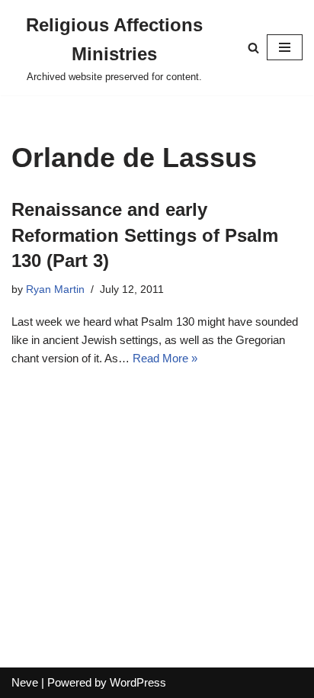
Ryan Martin (55, 289)
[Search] (253, 47)
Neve (24, 682)
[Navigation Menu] (285, 47)
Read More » (165, 358)
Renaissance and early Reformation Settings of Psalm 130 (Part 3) (144, 235)
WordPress (138, 682)
